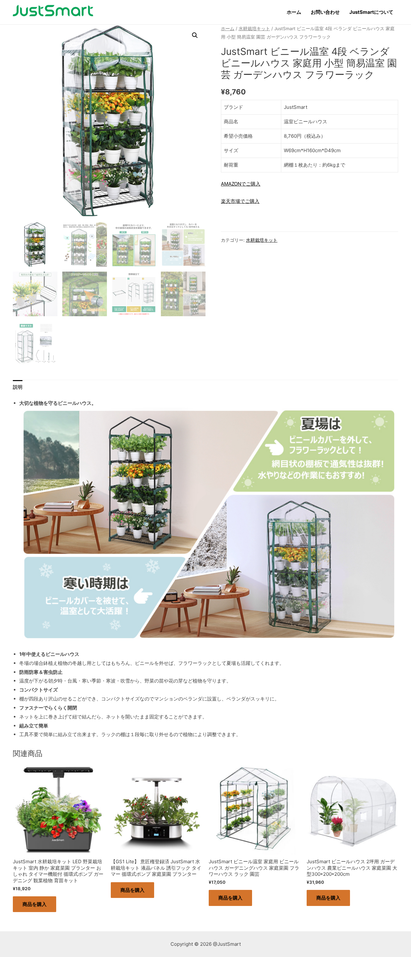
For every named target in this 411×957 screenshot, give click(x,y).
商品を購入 (34, 904)
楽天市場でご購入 (240, 201)
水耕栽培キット (254, 28)
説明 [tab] (17, 387)
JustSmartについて (371, 12)
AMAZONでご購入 (240, 184)
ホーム (294, 12)
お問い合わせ (325, 12)
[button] (195, 35)
